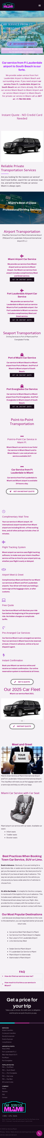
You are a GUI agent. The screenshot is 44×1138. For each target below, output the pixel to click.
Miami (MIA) (6, 1049)
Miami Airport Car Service (22, 259)
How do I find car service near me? (19, 976)
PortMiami (5, 1057)
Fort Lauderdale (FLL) (9, 1051)
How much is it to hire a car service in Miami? (20, 984)
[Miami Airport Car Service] (22, 256)
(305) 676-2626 (9, 1116)
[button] (39, 5)
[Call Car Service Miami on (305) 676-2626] (39, 1133)
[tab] (22, 976)
